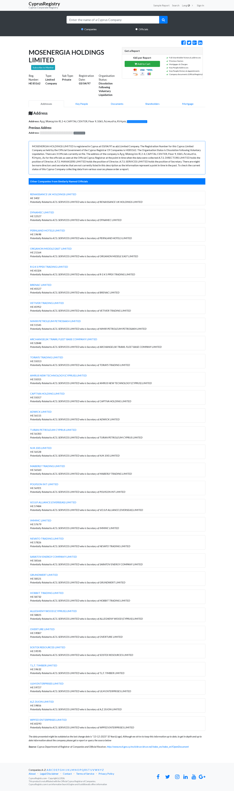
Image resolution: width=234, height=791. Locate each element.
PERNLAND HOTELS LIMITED (47, 230)
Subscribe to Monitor (43, 67)
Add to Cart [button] (143, 63)
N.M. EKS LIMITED (41, 447)
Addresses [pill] (46, 103)
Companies (90, 29)
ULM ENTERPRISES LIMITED (47, 683)
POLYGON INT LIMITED (44, 484)
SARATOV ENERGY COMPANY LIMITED (53, 556)
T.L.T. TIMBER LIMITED (43, 665)
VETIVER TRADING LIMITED (47, 302)
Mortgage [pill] (187, 103)
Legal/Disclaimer (49, 773)
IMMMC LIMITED (40, 520)
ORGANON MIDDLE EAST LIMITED (51, 248)
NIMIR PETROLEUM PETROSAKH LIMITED (55, 321)
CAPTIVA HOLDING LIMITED (47, 393)
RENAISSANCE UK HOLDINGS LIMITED (53, 194)
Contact (67, 773)
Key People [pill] (81, 103)
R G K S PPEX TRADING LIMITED (49, 266)
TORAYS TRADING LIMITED (46, 357)
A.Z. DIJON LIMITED (42, 701)
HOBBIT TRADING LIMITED (47, 592)
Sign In (200, 5)
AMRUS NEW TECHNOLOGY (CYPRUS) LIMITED (58, 375)
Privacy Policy (106, 773)
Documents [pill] (117, 103)
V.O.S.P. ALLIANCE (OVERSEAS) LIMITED (53, 502)
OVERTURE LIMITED (42, 629)
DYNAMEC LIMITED (42, 212)
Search (175, 5)
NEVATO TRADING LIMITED (47, 538)
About (32, 773)
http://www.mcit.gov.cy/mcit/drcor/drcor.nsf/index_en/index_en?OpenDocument (148, 746)
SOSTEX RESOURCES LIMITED (47, 647)
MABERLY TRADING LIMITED (47, 466)
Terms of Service (85, 773)
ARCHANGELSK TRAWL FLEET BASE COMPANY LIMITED (63, 339)
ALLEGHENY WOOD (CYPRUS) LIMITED (53, 610)
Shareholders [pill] (152, 103)
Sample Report (161, 5)
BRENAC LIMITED (40, 284)
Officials (143, 29)
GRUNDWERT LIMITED (44, 574)
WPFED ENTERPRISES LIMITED (48, 719)
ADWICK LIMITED (41, 411)
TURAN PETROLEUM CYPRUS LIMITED (53, 429)
